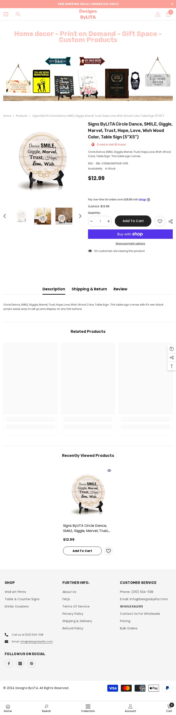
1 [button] (86, 95)
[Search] (18, 14)
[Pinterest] (31, 663)
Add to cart (133, 220)
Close (172, 4)
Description (53, 289)
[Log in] (158, 14)
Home (7, 116)
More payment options (130, 243)
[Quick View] (109, 470)
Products (21, 116)
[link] (30, 419)
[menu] (5, 14)
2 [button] (90, 95)
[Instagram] (20, 663)
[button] (4, 216)
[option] (88, 78)
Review (120, 289)
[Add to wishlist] (160, 221)
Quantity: (94, 213)
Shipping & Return (89, 289)
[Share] (169, 221)
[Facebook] (9, 663)
